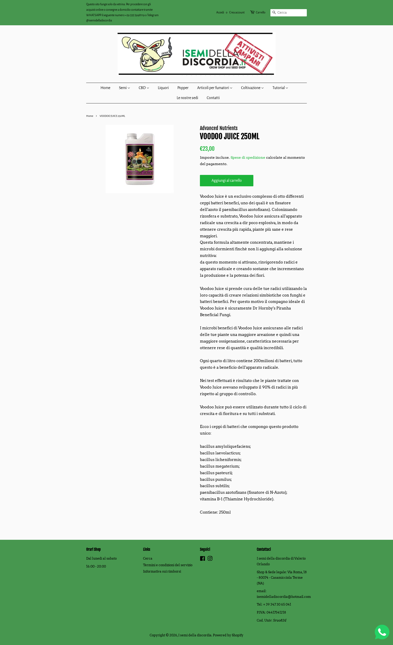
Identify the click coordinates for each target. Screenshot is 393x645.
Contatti (213, 98)
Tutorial (278, 88)
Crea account (236, 12)
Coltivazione (251, 88)
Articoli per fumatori (213, 88)
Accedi (220, 12)
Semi (123, 88)
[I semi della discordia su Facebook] (202, 559)
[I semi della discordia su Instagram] (209, 559)
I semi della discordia (195, 635)
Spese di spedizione (248, 157)
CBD (142, 88)
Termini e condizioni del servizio (167, 565)
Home (105, 88)
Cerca (147, 558)
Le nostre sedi (187, 98)
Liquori (163, 88)
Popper (183, 88)
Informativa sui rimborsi (162, 571)
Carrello (260, 12)
